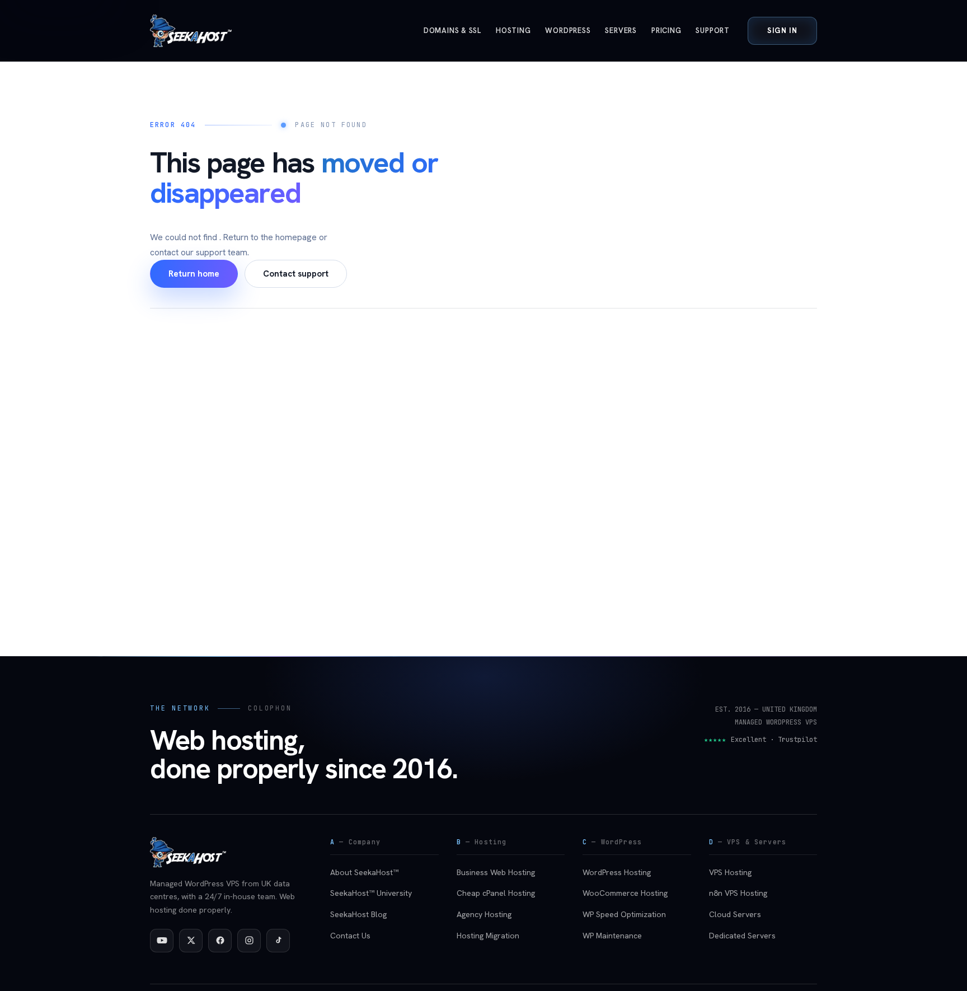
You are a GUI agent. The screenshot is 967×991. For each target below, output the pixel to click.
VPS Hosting (730, 872)
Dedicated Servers (742, 936)
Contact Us (350, 936)
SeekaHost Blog (358, 914)
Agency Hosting (484, 914)
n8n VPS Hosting (738, 893)
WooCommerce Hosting (625, 893)
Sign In (782, 30)
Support (712, 30)
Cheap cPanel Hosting (496, 893)
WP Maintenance (612, 936)
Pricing (666, 30)
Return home (193, 273)
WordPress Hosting (617, 872)
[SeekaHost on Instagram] (249, 940)
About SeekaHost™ (364, 872)
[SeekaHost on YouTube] (161, 940)
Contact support (295, 273)
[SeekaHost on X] (191, 940)
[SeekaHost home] (191, 31)
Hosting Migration (488, 936)
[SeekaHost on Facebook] (220, 940)
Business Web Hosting (496, 872)
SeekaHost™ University (371, 893)
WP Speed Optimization (624, 914)
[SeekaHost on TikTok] (278, 940)
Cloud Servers (735, 914)
